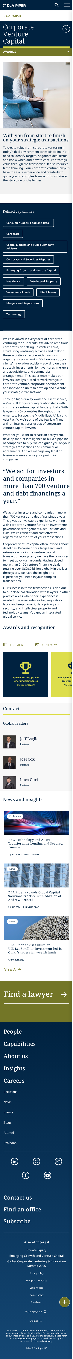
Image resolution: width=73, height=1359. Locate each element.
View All (10, 969)
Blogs (7, 1122)
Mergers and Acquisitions (22, 303)
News (7, 1102)
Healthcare (13, 281)
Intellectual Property (43, 281)
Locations (10, 1092)
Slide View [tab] (16, 645)
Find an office (22, 1209)
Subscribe (17, 1221)
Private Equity (36, 1250)
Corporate (14, 15)
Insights (14, 1068)
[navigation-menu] (67, 5)
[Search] (57, 5)
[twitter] (36, 1161)
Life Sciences (48, 292)
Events (8, 1112)
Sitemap (34, 1320)
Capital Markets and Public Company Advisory (30, 246)
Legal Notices (24, 1338)
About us (16, 1056)
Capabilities (20, 1044)
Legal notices (36, 1287)
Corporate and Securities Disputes (28, 259)
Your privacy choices (36, 1280)
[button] (64, 33)
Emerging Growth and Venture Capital (31, 270)
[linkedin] (14, 1161)
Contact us (18, 1197)
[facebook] (25, 1175)
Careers (14, 1080)
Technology (13, 314)
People (13, 1031)
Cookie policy (36, 1295)
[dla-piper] (14, 5)
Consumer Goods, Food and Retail (28, 223)
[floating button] (64, 1302)
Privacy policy (37, 1273)
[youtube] (47, 1175)
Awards (9, 52)
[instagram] (58, 1161)
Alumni (9, 1133)
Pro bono (10, 1143)
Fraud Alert (36, 1302)
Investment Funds (18, 292)
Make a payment (33, 1311)
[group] (25, 674)
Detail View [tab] (49, 645)
